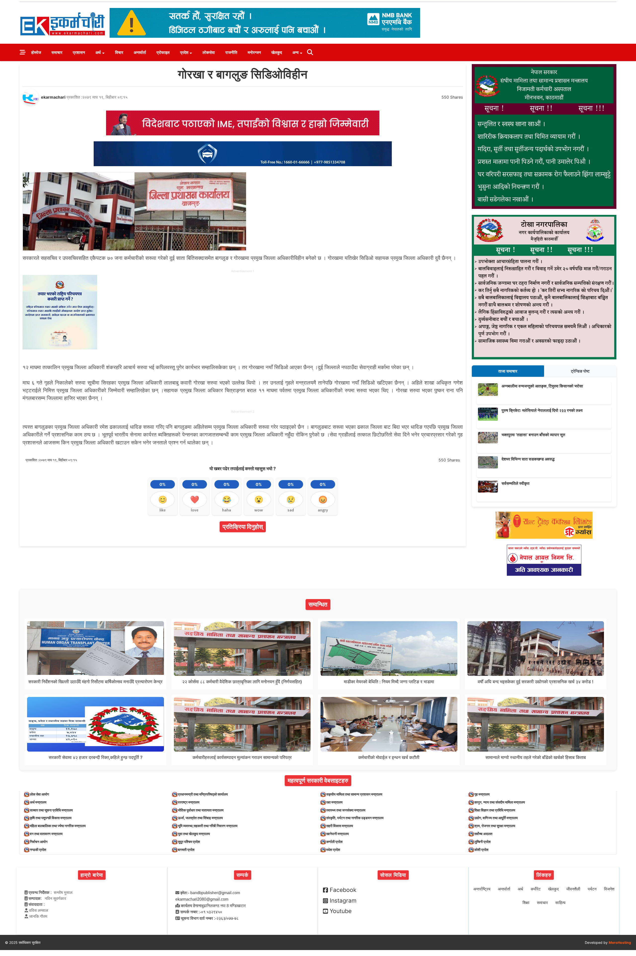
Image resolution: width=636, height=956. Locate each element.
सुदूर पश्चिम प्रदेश (189, 842)
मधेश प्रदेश (333, 849)
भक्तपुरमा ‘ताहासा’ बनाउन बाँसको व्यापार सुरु (533, 434)
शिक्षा (525, 903)
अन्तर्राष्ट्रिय (481, 889)
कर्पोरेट (536, 889)
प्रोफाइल (163, 52)
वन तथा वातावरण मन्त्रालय (46, 834)
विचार (119, 52)
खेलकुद (276, 52)
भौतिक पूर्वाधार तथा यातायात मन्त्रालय (201, 810)
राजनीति (231, 52)
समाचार (56, 52)
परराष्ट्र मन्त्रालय (188, 802)
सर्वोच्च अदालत (483, 834)
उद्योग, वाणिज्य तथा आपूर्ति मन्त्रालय (496, 818)
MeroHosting (620, 942)
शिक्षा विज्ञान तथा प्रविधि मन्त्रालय (494, 810)
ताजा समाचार (507, 371)
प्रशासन (79, 52)
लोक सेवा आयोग (39, 794)
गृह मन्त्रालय (482, 794)
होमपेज (36, 52)
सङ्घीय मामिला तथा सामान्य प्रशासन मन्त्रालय (354, 794)
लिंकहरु (543, 875)
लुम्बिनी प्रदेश (482, 842)
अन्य (295, 52)
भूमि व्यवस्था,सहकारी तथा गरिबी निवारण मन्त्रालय (208, 826)
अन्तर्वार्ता (140, 52)
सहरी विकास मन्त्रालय (339, 826)
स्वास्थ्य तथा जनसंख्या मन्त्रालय (345, 810)
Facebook (343, 889)
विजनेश (609, 889)
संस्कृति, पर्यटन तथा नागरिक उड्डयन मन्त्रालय (355, 818)
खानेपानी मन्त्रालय (337, 834)
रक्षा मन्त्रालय (334, 802)
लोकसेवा (208, 52)
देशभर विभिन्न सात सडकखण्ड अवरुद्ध (528, 459)
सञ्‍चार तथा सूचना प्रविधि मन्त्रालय (51, 810)
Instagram (343, 900)
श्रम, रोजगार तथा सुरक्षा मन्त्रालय (494, 826)
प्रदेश (184, 52)
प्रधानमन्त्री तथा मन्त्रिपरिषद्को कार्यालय (203, 794)
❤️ (194, 499)
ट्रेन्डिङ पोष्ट (580, 371)
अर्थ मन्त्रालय (38, 802)
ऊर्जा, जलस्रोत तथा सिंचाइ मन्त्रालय (200, 818)
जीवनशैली (573, 889)
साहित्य (560, 903)
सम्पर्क (243, 875)
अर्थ (98, 52)
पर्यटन (592, 889)
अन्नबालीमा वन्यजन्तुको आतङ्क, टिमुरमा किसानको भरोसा (542, 385)
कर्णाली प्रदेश (334, 842)
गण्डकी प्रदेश (38, 849)
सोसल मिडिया (393, 875)
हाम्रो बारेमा (91, 875)
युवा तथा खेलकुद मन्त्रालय (194, 834)
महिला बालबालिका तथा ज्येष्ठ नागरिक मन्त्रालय (58, 826)
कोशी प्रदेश (481, 849)
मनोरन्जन (254, 52)
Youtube (341, 911)
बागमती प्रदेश (186, 849)
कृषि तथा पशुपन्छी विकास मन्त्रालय (51, 818)
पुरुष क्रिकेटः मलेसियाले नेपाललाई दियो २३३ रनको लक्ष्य (542, 410)
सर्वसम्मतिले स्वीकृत (515, 483)
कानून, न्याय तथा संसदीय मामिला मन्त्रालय (499, 802)
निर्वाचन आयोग (38, 842)
